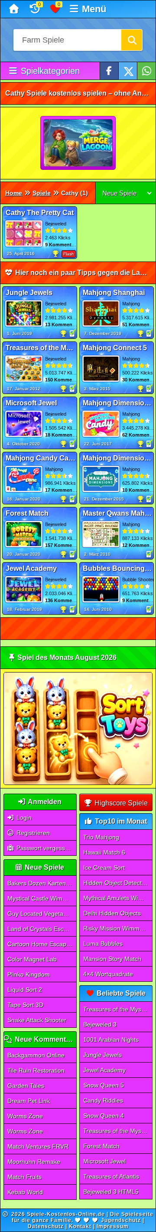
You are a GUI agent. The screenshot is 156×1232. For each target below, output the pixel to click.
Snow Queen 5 (103, 1085)
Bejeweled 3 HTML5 (111, 1191)
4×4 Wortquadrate (108, 973)
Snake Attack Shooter (36, 1020)
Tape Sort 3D (25, 1004)
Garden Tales (25, 1085)
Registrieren (32, 832)
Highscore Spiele (120, 803)
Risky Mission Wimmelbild (117, 928)
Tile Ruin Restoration (36, 1070)
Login (23, 817)
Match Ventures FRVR (37, 1146)
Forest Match (101, 1146)
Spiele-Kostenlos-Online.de (66, 1214)
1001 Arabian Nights (111, 1039)
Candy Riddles (103, 1100)
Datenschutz (46, 1226)
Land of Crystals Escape (40, 928)
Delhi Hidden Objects (112, 913)
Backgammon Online (36, 1055)
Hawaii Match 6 (104, 852)
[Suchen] (132, 40)
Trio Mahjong (101, 837)
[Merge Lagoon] (78, 143)
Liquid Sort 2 (24, 989)
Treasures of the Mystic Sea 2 (117, 1130)
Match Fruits (24, 1176)
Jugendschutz (121, 1220)
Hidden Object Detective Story (117, 882)
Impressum (113, 1226)
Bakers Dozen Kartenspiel (41, 883)
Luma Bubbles (103, 943)
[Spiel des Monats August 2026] (78, 783)
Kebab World (25, 1192)
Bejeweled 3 (100, 1024)
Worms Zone (25, 1116)
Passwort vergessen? (45, 848)
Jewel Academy (104, 1069)
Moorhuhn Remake (33, 1161)
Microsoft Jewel (104, 1161)
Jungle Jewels (102, 1054)
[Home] (15, 9)
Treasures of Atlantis (111, 1176)
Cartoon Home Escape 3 (41, 944)
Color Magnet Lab (32, 959)
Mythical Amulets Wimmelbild (117, 897)
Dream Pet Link (28, 1100)
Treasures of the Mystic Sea (117, 1009)
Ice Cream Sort (104, 867)
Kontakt (80, 1226)
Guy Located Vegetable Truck (41, 913)
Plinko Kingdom (28, 974)
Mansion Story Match (112, 958)
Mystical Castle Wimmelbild (41, 898)
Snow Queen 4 (103, 1115)
